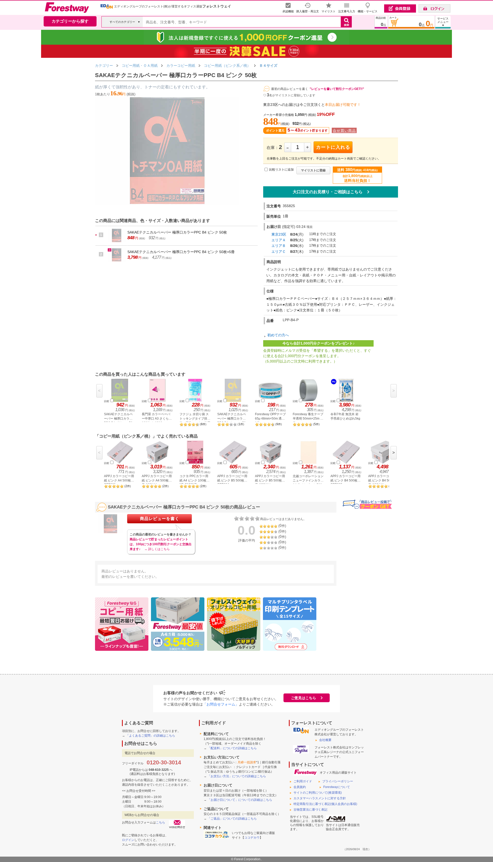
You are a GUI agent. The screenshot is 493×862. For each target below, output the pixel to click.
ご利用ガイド (302, 781)
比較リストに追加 (281, 170)
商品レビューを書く (159, 518)
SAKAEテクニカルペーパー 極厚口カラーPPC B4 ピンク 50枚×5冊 (181, 252)
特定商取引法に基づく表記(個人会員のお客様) (325, 804)
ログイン (128, 840)
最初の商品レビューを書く (289, 89)
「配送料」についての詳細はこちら (232, 748)
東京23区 (278, 234)
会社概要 (325, 740)
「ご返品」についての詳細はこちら (232, 818)
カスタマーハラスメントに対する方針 (319, 798)
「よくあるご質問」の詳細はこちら (150, 735)
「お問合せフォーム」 (221, 704)
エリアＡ (278, 240)
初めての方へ (278, 335)
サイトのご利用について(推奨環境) (317, 792)
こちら (160, 822)
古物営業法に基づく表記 (310, 809)
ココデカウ (252, 837)
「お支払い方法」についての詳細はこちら (236, 776)
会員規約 (299, 787)
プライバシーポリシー (337, 781)
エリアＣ (278, 251)
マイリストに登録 (313, 170)
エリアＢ (278, 246)
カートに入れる (333, 147)
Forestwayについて (336, 787)
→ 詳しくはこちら (157, 549)
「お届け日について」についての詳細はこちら (239, 800)
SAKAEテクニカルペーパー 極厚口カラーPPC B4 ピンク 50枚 (177, 232)
